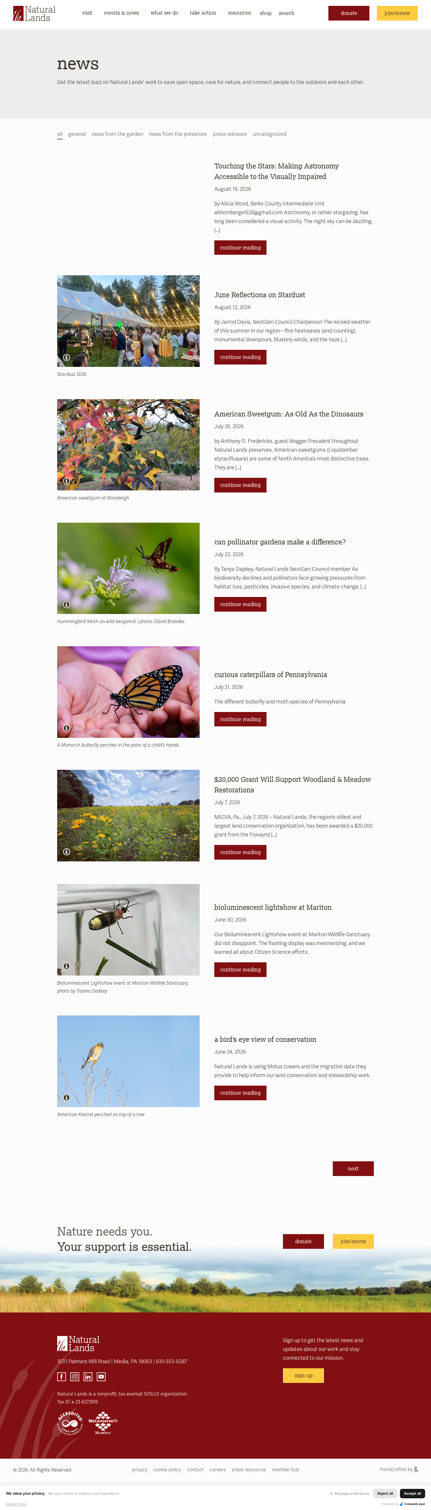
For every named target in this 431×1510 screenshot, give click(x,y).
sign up (304, 1375)
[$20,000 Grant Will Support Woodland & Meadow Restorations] (128, 815)
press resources (249, 1470)
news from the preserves (178, 134)
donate (349, 12)
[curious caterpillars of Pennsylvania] (128, 692)
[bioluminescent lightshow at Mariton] (128, 930)
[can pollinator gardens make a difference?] (128, 568)
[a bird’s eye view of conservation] (128, 1061)
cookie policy (167, 1470)
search (287, 12)
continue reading (240, 247)
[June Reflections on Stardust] (128, 321)
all (59, 134)
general (77, 134)
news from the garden (117, 134)
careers (218, 1470)
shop (266, 12)
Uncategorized (269, 134)
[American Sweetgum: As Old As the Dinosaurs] (128, 445)
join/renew (397, 12)
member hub (285, 1470)
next (353, 1168)
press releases (230, 134)
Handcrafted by (396, 1469)
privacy (139, 1470)
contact (195, 1470)
